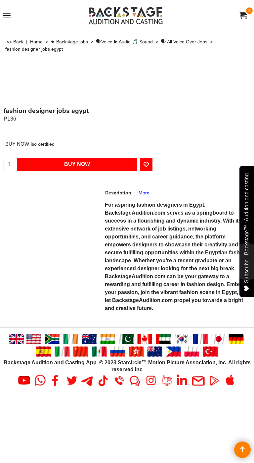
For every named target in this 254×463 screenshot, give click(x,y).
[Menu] (7, 16)
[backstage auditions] (125, 15)
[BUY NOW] (243, 15)
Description (118, 192)
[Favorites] (146, 164)
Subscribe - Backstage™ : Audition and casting (246, 228)
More (144, 192)
